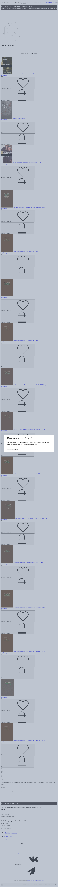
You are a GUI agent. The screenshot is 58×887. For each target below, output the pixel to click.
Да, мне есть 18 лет (12, 449)
